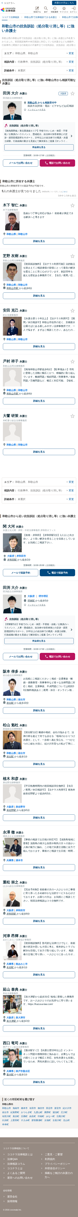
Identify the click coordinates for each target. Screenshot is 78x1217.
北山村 (66, 1120)
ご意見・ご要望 (54, 1154)
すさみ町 (25, 1120)
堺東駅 (31, 600)
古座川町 (57, 1120)
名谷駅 (10, 967)
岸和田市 (21, 556)
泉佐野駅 (12, 810)
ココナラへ (9, 3)
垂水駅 (10, 1074)
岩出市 (21, 699)
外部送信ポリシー (55, 1168)
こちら (64, 192)
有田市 (32, 1108)
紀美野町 (15, 1112)
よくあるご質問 (16, 1173)
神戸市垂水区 (23, 1071)
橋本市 (24, 1108)
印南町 (41, 1116)
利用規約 (50, 1159)
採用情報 (12, 1201)
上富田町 (15, 1120)
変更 (71, 53)
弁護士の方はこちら (64, 2)
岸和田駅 (12, 559)
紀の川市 (67, 1108)
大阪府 (10, 556)
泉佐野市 (20, 806)
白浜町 (5, 1120)
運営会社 (12, 1196)
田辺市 (49, 1108)
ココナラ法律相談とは (19, 1154)
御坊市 (41, 1108)
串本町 (5, 1124)
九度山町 (38, 1112)
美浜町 (16, 1116)
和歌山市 (33, 102)
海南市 (16, 1108)
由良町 (32, 1116)
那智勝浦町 (37, 1120)
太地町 (47, 1120)
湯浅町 (56, 1112)
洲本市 (19, 860)
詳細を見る (39, 241)
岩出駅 (10, 703)
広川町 (64, 1112)
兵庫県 (10, 860)
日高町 (24, 1116)
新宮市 (57, 1108)
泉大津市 (20, 1017)
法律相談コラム (16, 1163)
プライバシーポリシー (57, 1163)
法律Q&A (12, 1159)
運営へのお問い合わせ (19, 1177)
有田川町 (6, 1116)
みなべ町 (50, 1116)
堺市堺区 (43, 596)
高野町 (47, 1112)
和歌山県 (11, 234)
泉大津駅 (12, 1021)
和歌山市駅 (13, 288)
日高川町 (61, 1116)
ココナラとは (14, 1168)
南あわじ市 (22, 964)
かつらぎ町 (26, 1112)
